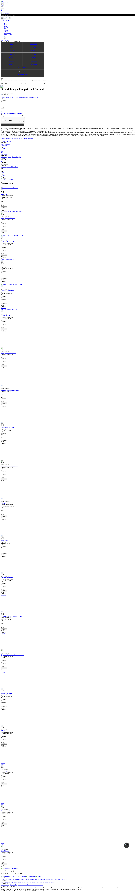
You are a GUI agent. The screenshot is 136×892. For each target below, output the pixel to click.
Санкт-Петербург (16, 157)
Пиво (5, 24)
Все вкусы (43, 882)
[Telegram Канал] (31, 876)
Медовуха (6, 27)
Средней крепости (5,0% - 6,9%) (9, 167)
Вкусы (33, 54)
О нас (2, 885)
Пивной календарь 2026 (59, 879)
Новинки (33, 44)
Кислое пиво (4, 154)
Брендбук (17, 885)
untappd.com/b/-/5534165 (7, 179)
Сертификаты (7, 33)
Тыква (2, 152)
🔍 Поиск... (22, 71)
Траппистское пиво (34, 879)
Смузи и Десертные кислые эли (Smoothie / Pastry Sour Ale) (17, 138)
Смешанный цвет (23, 97)
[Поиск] (9, 18)
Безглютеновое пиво (23, 879)
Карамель (3, 149)
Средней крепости (33, 97)
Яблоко (3, 148)
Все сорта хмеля (50, 882)
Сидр (5, 26)
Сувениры (6, 31)
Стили (33, 57)
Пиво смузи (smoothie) (7, 882)
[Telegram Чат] (5, 876)
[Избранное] (5, 18)
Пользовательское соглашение (35, 885)
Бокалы (6, 30)
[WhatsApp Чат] (13, 876)
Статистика (23, 885)
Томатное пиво (27, 882)
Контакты (33, 64)
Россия (9, 157)
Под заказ (11, 54)
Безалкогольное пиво (12, 879)
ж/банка (3, 175)
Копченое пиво (36, 882)
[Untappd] (39, 876)
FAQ (67, 879)
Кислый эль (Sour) (6, 141)
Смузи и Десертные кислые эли (9, 97)
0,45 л (2, 172)
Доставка (33, 61)
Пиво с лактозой (5, 144)
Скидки (33, 47)
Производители (8, 34)
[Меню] (1, 12)
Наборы (6, 28)
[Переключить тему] (2, 18)
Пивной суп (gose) (18, 882)
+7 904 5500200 (5, 20)
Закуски (11, 64)
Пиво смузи (4, 145)
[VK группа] (22, 876)
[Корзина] (7, 18)
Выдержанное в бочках (46, 879)
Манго (2, 151)
